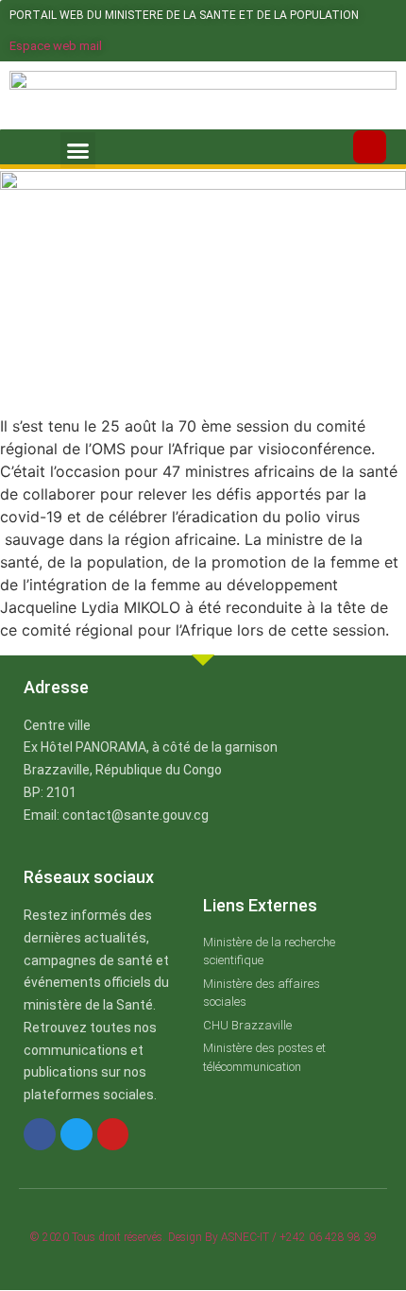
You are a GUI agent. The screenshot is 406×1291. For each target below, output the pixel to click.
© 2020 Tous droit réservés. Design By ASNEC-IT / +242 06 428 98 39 (203, 1237)
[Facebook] (40, 1134)
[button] (78, 150)
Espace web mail (55, 46)
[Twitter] (76, 1134)
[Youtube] (113, 1134)
